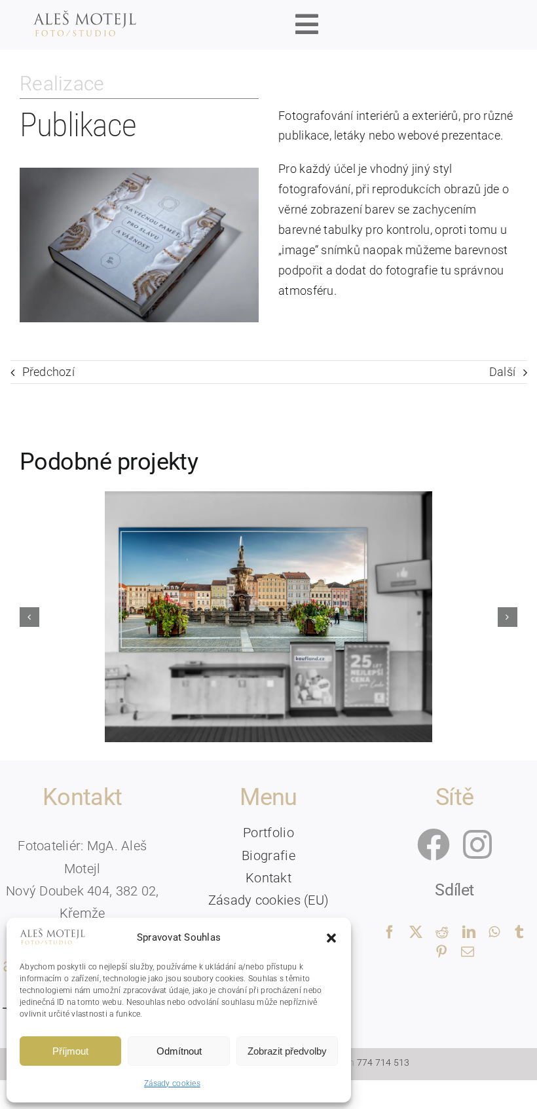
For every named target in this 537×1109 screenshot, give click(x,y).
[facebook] (433, 844)
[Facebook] (390, 932)
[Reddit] (442, 932)
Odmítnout (179, 1051)
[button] (331, 938)
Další (502, 372)
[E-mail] (467, 952)
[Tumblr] (519, 932)
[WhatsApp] (494, 932)
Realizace (62, 83)
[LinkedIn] (469, 932)
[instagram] (477, 844)
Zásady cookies (172, 1083)
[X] (416, 932)
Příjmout (70, 1051)
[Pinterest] (441, 952)
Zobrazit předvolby (287, 1051)
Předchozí (48, 372)
